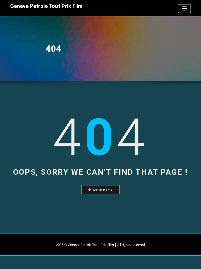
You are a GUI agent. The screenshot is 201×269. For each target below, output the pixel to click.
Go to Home (103, 190)
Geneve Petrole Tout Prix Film (46, 6)
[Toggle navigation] (184, 8)
